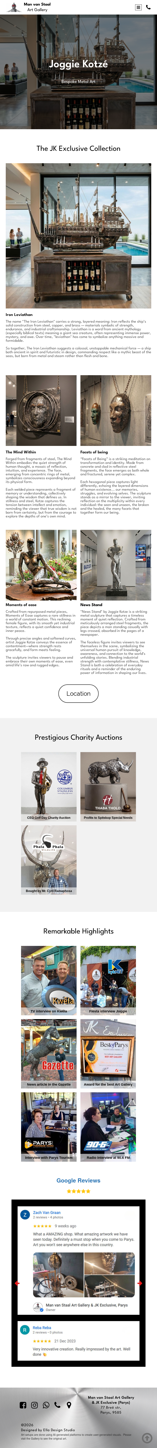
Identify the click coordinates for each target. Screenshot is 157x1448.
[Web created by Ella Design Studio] (80, 1430)
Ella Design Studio (59, 1430)
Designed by (32, 1430)
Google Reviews (78, 1180)
